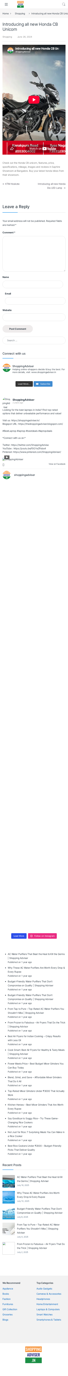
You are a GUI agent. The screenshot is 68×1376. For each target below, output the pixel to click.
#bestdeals (32, 430)
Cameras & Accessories (48, 1293)
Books (5, 1293)
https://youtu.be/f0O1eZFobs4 (30, 448)
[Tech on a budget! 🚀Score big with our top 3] (34, 725)
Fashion (6, 1298)
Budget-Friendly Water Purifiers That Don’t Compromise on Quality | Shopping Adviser (39, 1210)
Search (64, 4)
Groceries (7, 1314)
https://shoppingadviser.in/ (25, 420)
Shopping (20, 13)
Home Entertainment (47, 1304)
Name (5, 277)
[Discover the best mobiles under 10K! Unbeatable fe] (34, 688)
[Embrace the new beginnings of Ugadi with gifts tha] (34, 912)
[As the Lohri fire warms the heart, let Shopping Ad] (34, 800)
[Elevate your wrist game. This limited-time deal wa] (34, 763)
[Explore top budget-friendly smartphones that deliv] (34, 650)
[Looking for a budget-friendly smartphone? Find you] (34, 576)
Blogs (5, 1319)
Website (7, 310)
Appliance (7, 1288)
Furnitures (7, 1304)
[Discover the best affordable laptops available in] (34, 538)
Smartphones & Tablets (48, 1319)
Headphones (43, 1298)
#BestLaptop (9, 430)
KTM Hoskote (10, 183)
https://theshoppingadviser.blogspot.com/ (40, 423)
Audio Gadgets (44, 1288)
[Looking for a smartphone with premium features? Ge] (34, 613)
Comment (8, 232)
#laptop (21, 430)
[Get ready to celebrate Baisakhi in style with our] (34, 838)
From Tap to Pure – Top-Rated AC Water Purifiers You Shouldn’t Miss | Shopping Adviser (38, 1228)
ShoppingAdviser (23, 399)
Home (5, 13)
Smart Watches (44, 1314)
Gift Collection (9, 1309)
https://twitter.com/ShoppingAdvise (30, 444)
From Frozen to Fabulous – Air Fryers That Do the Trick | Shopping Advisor (41, 1246)
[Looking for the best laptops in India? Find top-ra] (34, 501)
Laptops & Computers (48, 1309)
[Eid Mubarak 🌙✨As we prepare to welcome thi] (34, 875)
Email (8, 293)
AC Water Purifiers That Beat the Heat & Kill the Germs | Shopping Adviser (39, 1179)
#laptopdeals (45, 430)
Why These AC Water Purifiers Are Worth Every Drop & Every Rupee (38, 1194)
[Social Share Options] (3, 465)
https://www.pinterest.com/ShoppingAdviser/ (37, 451)
